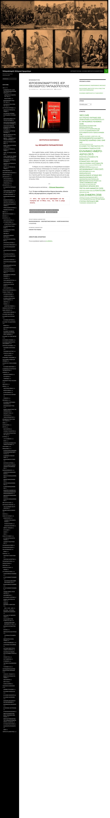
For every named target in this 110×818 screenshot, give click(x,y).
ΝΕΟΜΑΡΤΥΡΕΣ (7, 413)
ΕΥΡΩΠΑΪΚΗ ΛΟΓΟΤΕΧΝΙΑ (9, 708)
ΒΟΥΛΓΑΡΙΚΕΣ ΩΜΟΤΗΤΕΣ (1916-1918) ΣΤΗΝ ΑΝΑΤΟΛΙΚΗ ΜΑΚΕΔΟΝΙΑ (92, 89)
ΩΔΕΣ (4, 729)
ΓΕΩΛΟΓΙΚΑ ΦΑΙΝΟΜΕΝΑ (9, 290)
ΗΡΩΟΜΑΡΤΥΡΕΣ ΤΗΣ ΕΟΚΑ (9, 380)
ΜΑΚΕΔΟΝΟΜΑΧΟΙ (88, 177)
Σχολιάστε (58, 89)
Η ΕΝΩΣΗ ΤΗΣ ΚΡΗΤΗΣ (8, 431)
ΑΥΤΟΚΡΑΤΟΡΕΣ (7, 222)
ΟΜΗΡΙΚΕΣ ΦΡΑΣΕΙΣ (89, 186)
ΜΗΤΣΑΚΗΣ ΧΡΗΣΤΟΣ (8, 504)
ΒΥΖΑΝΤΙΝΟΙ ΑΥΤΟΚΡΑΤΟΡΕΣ (89, 129)
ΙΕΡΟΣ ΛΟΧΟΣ (7, 355)
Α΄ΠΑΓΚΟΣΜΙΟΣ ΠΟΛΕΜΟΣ (9, 577)
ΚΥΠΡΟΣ (5, 436)
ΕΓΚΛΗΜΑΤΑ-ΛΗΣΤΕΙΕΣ (9, 597)
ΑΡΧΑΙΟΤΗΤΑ (6, 185)
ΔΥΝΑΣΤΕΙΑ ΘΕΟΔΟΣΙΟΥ (9, 246)
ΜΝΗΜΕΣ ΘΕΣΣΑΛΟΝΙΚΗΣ (9, 510)
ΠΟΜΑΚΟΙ (5, 398)
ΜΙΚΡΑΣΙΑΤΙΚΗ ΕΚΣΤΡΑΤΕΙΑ (89, 179)
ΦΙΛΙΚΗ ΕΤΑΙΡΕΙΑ (7, 683)
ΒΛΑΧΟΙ (4, 216)
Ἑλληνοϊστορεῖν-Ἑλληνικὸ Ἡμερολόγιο (17, 71)
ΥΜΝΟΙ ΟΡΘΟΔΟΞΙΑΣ (8, 417)
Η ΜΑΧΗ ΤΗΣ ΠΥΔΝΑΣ (35, 228)
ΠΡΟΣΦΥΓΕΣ (84, 192)
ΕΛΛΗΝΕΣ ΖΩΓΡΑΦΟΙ (8, 320)
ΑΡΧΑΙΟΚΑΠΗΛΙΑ (7, 181)
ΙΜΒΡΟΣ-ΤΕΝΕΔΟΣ (7, 527)
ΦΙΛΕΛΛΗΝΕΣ (7, 98)
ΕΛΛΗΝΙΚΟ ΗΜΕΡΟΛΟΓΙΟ (47, 89)
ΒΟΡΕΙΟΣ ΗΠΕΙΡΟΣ (86, 127)
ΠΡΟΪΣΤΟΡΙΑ (6, 183)
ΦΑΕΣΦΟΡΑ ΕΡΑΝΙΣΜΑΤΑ (9, 726)
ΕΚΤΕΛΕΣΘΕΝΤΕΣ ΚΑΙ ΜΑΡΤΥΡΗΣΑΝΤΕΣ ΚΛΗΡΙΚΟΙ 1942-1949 (44, 210)
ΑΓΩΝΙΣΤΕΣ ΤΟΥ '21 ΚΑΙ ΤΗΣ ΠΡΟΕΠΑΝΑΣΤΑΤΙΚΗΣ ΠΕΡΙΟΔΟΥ (9, 91)
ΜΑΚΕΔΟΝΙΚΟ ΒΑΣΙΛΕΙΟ (9, 196)
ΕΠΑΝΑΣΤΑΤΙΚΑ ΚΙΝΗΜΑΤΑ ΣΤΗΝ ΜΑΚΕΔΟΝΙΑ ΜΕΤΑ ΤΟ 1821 (9, 452)
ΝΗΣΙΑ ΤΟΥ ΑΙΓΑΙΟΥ (7, 516)
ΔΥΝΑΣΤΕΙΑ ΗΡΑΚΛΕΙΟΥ (9, 244)
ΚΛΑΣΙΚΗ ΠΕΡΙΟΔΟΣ (8, 194)
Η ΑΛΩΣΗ (5, 278)
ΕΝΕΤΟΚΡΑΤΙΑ (6, 429)
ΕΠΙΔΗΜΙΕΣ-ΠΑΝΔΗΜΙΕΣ (9, 357)
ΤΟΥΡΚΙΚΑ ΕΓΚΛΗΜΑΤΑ (10, 635)
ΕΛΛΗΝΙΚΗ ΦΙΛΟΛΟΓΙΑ (9, 695)
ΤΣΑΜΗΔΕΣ (6, 378)
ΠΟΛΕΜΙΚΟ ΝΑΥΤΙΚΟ (8, 351)
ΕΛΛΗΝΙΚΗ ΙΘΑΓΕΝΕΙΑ (8, 366)
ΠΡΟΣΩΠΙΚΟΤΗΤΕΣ (7, 561)
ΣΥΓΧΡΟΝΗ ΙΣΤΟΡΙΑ (7, 571)
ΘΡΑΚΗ (84, 167)
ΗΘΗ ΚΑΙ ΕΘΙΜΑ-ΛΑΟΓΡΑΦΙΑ (91, 163)
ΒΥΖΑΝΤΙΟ (83, 130)
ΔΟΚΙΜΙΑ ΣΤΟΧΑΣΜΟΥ (8, 689)
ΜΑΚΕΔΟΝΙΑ (85, 173)
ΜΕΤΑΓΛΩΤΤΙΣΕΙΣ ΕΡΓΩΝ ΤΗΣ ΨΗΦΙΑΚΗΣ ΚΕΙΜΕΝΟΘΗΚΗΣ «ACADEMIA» (9, 720)
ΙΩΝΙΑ (4, 422)
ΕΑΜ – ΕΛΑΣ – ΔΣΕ (8, 608)
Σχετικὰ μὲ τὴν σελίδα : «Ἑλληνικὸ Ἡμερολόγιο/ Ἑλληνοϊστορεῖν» (86, 71)
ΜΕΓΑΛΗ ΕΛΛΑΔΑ (7, 502)
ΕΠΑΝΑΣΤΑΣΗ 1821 (88, 161)
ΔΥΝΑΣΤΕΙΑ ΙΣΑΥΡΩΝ (8, 254)
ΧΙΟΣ (4, 534)
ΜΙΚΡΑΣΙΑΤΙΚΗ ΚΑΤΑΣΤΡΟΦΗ (90, 181)
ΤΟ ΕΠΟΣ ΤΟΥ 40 (84, 197)
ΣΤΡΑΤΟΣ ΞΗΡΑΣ (7, 353)
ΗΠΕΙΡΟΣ (97, 165)
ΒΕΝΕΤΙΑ (5, 325)
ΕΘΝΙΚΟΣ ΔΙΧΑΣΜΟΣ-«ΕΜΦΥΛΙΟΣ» (89, 136)
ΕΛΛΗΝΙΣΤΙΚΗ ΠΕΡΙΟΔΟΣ (9, 187)
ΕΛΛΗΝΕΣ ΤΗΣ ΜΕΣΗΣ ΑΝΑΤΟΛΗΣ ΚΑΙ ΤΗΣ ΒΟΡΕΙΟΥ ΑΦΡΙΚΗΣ (9, 333)
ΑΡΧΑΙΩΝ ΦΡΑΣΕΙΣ (7, 294)
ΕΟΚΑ (84, 159)
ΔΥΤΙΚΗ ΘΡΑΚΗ (7, 392)
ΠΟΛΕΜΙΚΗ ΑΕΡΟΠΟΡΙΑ (9, 347)
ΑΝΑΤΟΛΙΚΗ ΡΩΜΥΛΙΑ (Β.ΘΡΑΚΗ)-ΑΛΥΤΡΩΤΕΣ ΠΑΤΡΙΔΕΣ (9, 127)
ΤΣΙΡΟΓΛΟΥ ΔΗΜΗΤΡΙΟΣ (8, 731)
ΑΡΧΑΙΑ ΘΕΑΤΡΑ (7, 179)
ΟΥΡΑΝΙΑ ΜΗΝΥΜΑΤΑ (8, 547)
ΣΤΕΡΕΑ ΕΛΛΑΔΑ (7, 567)
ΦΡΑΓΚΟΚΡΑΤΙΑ (7, 288)
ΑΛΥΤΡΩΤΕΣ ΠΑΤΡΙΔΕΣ (90, 118)
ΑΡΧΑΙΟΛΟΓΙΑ (98, 119)
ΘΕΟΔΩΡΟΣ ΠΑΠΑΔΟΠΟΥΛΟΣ (37, 212)
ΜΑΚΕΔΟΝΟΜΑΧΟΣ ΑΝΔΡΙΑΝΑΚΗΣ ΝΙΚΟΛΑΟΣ (92, 85)
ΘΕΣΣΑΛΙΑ (5, 384)
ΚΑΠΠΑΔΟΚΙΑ (6, 425)
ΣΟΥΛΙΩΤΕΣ (6, 376)
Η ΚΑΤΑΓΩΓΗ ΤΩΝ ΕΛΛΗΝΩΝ (86, 165)
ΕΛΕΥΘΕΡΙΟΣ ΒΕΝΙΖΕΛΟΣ (86, 144)
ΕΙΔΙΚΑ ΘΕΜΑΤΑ (6, 310)
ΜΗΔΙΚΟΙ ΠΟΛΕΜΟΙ (8, 200)
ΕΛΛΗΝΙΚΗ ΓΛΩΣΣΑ (89, 148)
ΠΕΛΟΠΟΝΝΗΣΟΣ (7, 549)
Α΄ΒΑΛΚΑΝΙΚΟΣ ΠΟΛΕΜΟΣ (9, 573)
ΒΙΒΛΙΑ (4, 211)
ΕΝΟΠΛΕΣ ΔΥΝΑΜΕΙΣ (88, 157)
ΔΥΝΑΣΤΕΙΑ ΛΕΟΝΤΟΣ (8, 259)
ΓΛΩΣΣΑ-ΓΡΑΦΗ (6, 292)
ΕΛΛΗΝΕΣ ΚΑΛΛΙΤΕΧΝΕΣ (9, 316)
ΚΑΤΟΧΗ (83, 171)
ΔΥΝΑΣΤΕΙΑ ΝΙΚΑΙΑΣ (8, 269)
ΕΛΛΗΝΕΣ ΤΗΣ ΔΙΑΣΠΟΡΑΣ (9, 322)
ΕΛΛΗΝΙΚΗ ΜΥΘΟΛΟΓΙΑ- (9, 691)
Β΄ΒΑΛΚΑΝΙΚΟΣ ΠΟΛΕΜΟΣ (9, 584)
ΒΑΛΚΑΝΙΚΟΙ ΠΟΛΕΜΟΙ (87, 125)
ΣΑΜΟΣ (5, 532)
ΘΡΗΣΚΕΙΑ (94, 167)
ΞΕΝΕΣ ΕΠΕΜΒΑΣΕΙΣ (88, 182)
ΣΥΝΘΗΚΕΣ (6, 661)
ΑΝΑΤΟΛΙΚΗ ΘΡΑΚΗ (8, 388)
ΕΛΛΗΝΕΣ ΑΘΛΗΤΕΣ (7, 314)
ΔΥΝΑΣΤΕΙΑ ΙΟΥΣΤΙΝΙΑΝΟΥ (9, 250)
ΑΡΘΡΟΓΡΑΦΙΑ (85, 119)
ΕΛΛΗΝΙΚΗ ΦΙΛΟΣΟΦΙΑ (9, 697)
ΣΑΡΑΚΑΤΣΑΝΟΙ (6, 563)
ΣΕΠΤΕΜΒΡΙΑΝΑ (7, 659)
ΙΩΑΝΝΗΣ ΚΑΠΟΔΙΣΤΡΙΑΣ (9, 626)
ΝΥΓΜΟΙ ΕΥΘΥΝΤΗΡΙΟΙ (8, 724)
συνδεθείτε (49, 241)
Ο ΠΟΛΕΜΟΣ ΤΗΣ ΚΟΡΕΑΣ (9, 644)
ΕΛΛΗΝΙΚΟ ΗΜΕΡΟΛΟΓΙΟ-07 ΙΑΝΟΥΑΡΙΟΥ (91, 93)
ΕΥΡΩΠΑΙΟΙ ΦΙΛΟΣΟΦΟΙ (9, 711)
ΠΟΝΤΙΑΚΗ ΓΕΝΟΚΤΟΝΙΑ (87, 190)
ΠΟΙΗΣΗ (5, 304)
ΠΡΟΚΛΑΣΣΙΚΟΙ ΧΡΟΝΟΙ (9, 207)
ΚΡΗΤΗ (91, 171)
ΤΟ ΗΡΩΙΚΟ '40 (7, 666)
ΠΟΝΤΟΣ (100, 190)
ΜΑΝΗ (5, 551)
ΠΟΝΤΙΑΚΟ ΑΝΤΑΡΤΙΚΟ (9, 559)
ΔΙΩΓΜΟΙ (5, 233)
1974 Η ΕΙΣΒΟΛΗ (7, 438)
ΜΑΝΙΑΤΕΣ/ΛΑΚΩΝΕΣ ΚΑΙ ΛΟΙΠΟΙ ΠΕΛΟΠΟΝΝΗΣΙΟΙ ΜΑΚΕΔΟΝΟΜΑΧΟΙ (9, 492)
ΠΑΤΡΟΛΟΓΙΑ (6, 415)
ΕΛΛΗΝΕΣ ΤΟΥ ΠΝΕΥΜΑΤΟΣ (91, 146)
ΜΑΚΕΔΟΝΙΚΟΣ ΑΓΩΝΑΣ (90, 175)
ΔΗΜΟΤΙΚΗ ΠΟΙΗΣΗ (9, 306)
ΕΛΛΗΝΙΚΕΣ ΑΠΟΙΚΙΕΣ (8, 340)
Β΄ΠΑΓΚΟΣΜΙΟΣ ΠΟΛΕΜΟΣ (9, 588)
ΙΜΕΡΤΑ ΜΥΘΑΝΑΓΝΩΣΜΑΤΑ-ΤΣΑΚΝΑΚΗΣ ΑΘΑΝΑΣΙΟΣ (9, 715)
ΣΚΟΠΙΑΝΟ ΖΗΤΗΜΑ (8, 463)
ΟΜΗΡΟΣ (5, 302)
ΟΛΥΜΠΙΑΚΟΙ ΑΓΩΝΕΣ (8, 545)
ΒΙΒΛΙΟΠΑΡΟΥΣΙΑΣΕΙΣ (8, 214)
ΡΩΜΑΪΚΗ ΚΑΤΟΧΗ (7, 209)
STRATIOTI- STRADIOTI (8, 674)
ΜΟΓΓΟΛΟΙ (6, 681)
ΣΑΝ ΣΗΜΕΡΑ (90, 194)
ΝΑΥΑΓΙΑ (5, 514)
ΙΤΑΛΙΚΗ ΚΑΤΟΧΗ (8, 523)
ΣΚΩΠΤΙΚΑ (5, 565)
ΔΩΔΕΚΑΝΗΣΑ (93, 130)
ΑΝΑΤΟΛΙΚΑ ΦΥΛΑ (7, 220)
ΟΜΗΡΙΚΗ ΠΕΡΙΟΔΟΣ (8, 202)
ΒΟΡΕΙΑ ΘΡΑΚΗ (7, 390)
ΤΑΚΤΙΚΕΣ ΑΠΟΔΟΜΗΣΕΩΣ (9, 663)
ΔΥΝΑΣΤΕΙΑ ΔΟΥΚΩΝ (8, 242)
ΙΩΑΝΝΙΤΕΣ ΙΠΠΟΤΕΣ (9, 525)
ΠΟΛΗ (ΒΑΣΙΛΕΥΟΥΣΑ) (8, 280)
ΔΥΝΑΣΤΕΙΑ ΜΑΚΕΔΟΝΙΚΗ (9, 261)
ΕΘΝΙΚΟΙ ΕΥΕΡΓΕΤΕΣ (8, 308)
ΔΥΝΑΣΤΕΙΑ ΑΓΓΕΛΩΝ (9, 224)
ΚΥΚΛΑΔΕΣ (6, 530)
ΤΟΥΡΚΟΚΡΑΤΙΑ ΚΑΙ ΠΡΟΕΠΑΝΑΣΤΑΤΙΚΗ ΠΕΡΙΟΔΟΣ (92, 200)
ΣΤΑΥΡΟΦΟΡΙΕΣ (7, 282)
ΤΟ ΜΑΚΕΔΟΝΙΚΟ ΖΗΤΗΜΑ (97, 197)
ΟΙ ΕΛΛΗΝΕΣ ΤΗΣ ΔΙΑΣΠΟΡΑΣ (87, 184)
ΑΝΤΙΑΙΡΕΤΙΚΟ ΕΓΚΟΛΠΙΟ (9, 172)
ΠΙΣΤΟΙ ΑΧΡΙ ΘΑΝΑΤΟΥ (91, 188)
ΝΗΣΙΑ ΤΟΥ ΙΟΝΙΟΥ (7, 536)
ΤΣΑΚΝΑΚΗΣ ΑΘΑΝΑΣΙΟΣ (87, 203)
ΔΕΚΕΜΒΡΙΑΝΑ (7, 595)
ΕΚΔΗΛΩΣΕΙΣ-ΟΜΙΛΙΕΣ (8, 312)
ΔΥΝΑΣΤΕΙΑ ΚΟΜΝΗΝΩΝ (9, 256)
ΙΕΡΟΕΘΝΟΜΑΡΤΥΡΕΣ (34, 80)
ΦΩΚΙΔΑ (5, 569)
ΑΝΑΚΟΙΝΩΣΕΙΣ (6, 170)
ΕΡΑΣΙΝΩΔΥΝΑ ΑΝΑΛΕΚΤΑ (9, 704)
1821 (84, 115)
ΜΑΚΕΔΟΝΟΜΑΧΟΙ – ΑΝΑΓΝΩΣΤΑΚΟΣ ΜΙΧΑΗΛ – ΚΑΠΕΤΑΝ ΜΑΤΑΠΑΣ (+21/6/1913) (49, 221)
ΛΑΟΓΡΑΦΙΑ (5, 446)
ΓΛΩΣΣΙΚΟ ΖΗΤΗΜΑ (8, 296)
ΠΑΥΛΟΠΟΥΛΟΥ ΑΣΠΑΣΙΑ (9, 394)
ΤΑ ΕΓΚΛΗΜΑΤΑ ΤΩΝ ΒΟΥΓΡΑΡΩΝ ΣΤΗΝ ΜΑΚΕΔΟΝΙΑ (9, 466)
